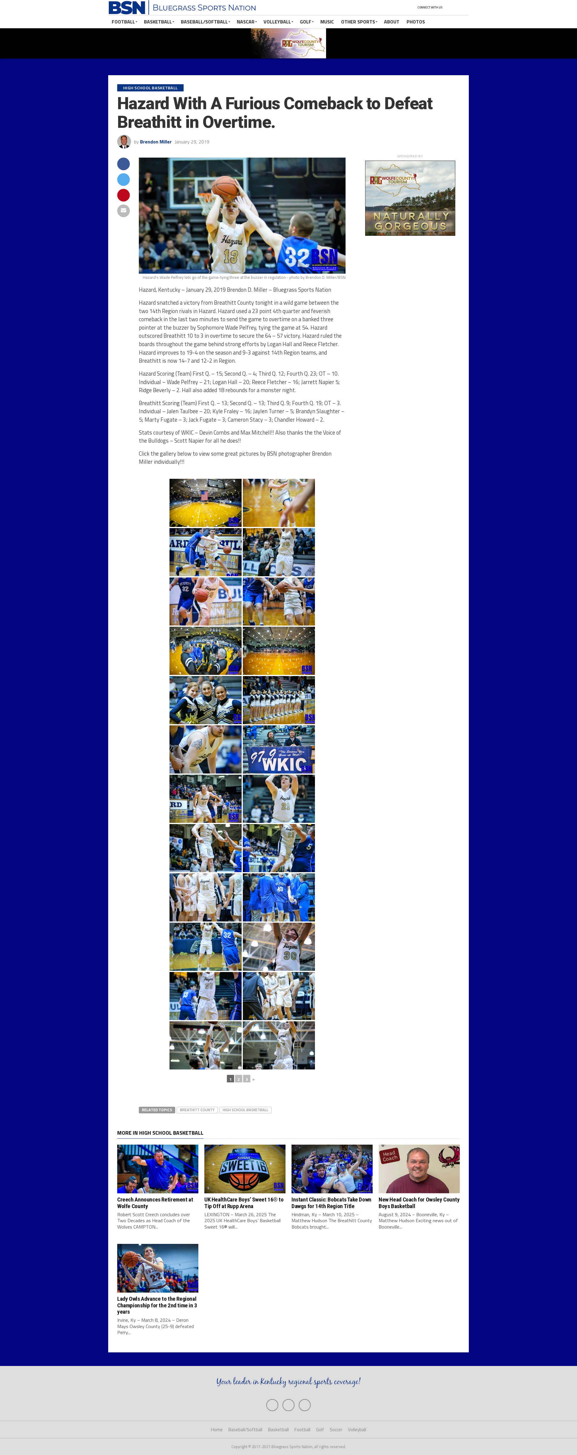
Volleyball (277, 21)
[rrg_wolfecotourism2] (410, 234)
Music (327, 21)
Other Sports (358, 21)
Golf (305, 21)
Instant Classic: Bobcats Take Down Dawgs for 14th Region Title (331, 1202)
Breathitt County (197, 1110)
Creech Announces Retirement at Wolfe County (155, 1202)
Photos (416, 21)
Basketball (158, 21)
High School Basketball (245, 1110)
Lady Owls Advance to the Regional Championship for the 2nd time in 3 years (157, 1305)
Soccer (336, 1429)
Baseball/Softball (204, 21)
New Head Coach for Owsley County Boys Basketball (419, 1202)
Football (123, 21)
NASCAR (246, 21)
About (391, 21)
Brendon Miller (156, 141)
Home (217, 1429)
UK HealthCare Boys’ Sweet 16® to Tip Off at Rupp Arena (244, 1202)
